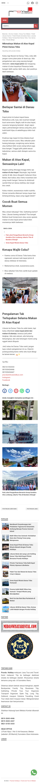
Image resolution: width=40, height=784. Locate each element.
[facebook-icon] (33, 3)
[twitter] (10, 391)
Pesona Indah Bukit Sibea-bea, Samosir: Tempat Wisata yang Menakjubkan (20, 591)
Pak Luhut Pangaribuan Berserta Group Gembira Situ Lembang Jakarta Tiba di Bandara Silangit (19, 237)
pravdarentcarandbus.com (12, 375)
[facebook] (4, 391)
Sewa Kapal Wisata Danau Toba (17, 243)
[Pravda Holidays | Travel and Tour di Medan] (20, 11)
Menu (5, 20)
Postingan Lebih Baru (9, 509)
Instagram (6, 377)
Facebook (6, 380)
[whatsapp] (22, 391)
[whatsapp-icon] (28, 3)
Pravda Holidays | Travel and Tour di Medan (23, 781)
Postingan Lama (32, 509)
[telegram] (27, 391)
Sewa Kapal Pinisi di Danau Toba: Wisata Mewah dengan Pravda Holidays (21, 547)
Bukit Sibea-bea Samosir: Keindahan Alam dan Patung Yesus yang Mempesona (23, 538)
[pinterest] (16, 391)
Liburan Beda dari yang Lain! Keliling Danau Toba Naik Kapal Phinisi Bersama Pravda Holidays (23, 556)
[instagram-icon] (37, 3)
